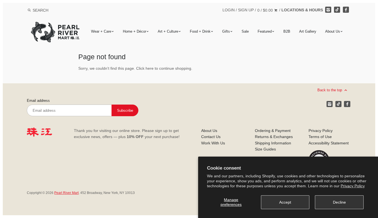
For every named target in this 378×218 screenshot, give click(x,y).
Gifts (226, 31)
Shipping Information (273, 143)
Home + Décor (134, 31)
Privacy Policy (353, 186)
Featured (265, 31)
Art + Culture (168, 31)
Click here (145, 68)
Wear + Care (101, 31)
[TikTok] (337, 10)
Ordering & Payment (273, 130)
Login (228, 10)
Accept (285, 202)
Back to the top (330, 90)
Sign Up (246, 10)
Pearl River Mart (66, 193)
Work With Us (213, 143)
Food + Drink (200, 31)
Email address (38, 101)
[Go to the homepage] (55, 26)
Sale (245, 31)
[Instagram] (328, 10)
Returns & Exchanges (274, 136)
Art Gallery (307, 31)
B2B (286, 31)
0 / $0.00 (265, 10)
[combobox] (48, 10)
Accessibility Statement (329, 143)
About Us (332, 31)
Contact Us (211, 136)
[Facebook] (346, 10)
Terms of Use (320, 136)
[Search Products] (29, 10)
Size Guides (265, 149)
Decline (339, 202)
